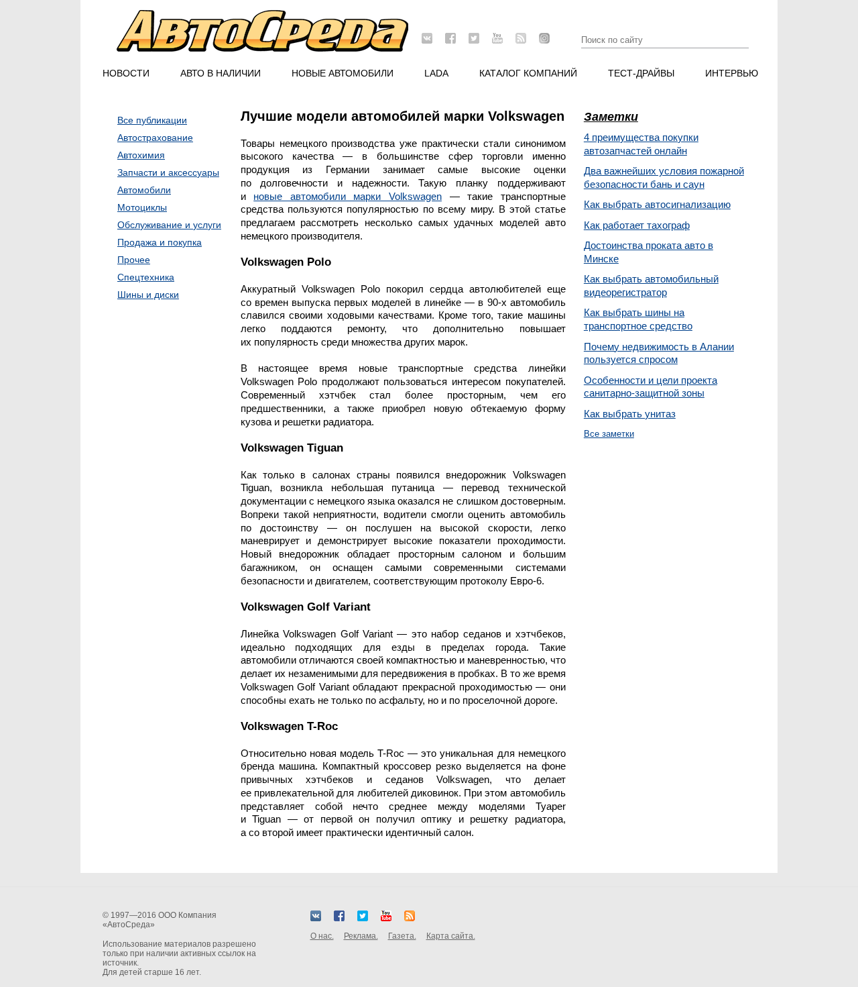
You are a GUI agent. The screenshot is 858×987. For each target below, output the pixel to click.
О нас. (322, 936)
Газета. (402, 936)
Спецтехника (145, 277)
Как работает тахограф (637, 225)
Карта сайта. (450, 936)
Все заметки (609, 434)
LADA (436, 73)
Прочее (133, 259)
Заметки (611, 116)
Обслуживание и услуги (169, 224)
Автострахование (155, 137)
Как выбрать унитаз (630, 413)
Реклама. (361, 936)
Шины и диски (148, 294)
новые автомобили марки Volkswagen (347, 196)
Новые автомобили (342, 73)
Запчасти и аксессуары (168, 172)
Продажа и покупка (159, 242)
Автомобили (144, 190)
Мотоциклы (142, 207)
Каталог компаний (528, 73)
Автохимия (141, 155)
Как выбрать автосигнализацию (657, 204)
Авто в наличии (220, 73)
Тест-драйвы (641, 73)
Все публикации (152, 120)
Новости (126, 73)
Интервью (731, 73)
